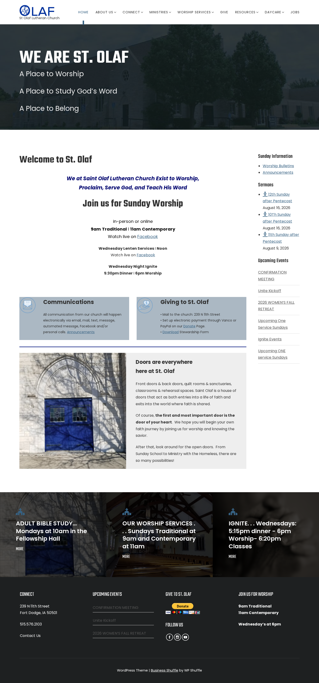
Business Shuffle (164, 670)
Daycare (273, 12)
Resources (245, 12)
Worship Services (194, 12)
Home (83, 12)
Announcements (81, 332)
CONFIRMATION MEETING (115, 607)
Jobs (295, 12)
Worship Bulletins (278, 166)
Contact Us (30, 635)
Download (171, 332)
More (20, 549)
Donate (189, 326)
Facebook (147, 236)
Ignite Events (270, 339)
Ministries (158, 12)
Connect (131, 12)
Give (224, 12)
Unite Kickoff (269, 290)
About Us (104, 12)
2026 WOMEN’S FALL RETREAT (119, 633)
